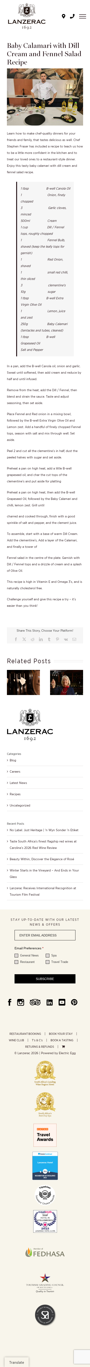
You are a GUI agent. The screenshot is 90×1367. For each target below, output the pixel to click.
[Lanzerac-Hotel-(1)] (45, 1153)
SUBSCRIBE (45, 979)
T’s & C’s (37, 1040)
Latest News (18, 783)
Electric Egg (67, 1053)
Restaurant (27, 962)
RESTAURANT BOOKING (25, 1034)
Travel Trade (59, 962)
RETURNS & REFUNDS (39, 1046)
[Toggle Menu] (82, 16)
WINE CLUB (16, 1040)
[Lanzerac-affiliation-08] (45, 1239)
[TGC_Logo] (45, 1272)
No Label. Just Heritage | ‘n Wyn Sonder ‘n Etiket (44, 830)
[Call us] (72, 16)
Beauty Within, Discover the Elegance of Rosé (42, 859)
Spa (53, 955)
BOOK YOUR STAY (61, 1034)
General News (29, 955)
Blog (13, 760)
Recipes (15, 794)
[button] (10, 682)
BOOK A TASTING (62, 1040)
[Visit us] (64, 16)
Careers (15, 771)
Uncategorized (20, 805)
